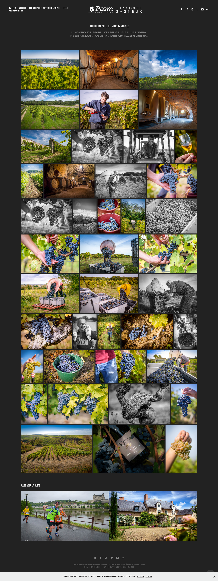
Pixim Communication (92, 567)
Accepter (140, 576)
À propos (22, 8)
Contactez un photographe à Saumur (44, 8)
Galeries (12, 8)
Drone (66, 8)
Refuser (149, 576)
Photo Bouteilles (16, 10)
